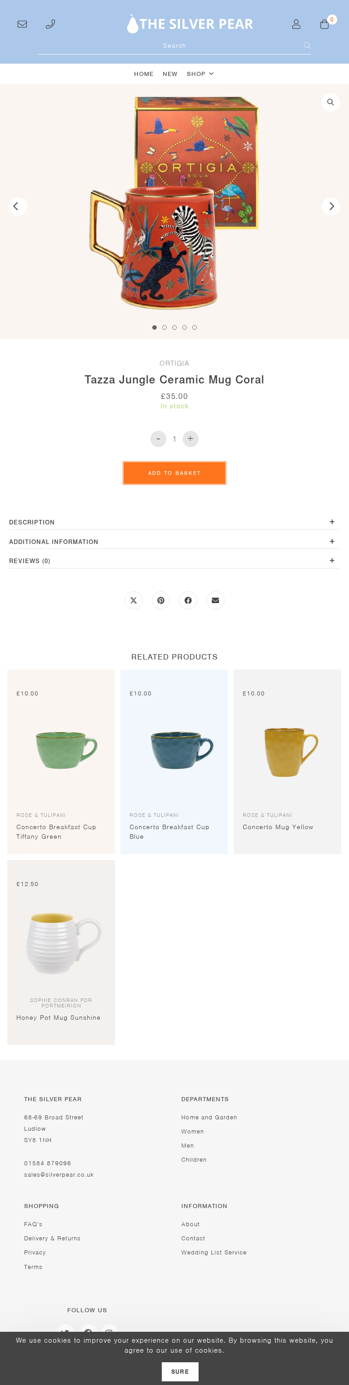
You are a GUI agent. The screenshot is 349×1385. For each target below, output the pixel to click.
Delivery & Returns (52, 1238)
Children (194, 1159)
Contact (193, 1238)
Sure (180, 1372)
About (190, 1224)
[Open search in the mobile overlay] (174, 45)
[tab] (174, 523)
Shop (196, 74)
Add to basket (174, 473)
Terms (33, 1267)
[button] (331, 102)
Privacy (35, 1252)
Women (192, 1131)
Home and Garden (209, 1117)
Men (187, 1145)
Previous (18, 206)
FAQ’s (33, 1224)
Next (331, 206)
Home (144, 74)
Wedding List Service (214, 1252)
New (170, 74)
